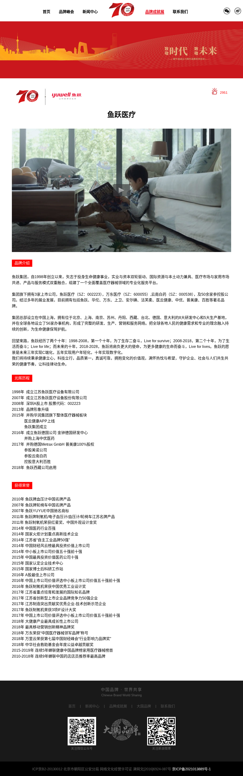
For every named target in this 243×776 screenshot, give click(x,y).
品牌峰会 (66, 12)
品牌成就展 (154, 12)
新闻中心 (90, 12)
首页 (46, 12)
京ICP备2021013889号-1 (191, 769)
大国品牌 (144, 706)
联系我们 (180, 12)
